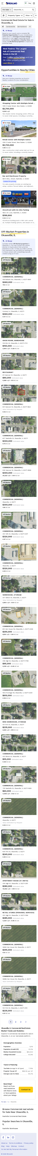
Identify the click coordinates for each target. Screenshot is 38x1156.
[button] (23, 9)
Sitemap (14, 1146)
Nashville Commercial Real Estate (14, 1116)
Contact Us (25, 1090)
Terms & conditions (15, 1143)
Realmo (11, 3)
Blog (2, 1146)
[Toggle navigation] (2, 3)
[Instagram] (13, 1137)
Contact (21, 1146)
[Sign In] (33, 3)
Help (7, 1146)
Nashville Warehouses (10, 1128)
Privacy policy (28, 1143)
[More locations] (30, 26)
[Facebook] (3, 1137)
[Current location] (2, 26)
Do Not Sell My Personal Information (14, 1149)
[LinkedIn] (8, 1137)
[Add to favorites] (34, 86)
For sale (3, 1102)
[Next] (25, 1021)
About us (4, 1143)
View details (19, 101)
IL (8, 1102)
